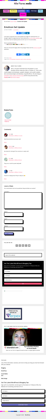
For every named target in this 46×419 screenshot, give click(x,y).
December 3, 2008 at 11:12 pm (15, 135)
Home (11, 21)
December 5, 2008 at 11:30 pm (15, 172)
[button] (23, 8)
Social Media (21, 10)
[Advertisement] (23, 95)
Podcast (23, 14)
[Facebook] (18, 33)
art (10, 59)
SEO (28, 10)
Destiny (10, 146)
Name (6, 211)
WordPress (13, 10)
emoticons (18, 59)
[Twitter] (23, 33)
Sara (10, 134)
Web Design (34, 10)
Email (5, 218)
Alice (10, 158)
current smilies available (34, 38)
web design (28, 59)
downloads (13, 59)
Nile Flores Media (23, 3)
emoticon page (36, 47)
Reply (5, 142)
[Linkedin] (27, 33)
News (40, 10)
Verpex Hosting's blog (18, 75)
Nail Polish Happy (15, 77)
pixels (21, 59)
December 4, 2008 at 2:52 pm (15, 147)
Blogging (6, 10)
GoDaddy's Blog (8, 75)
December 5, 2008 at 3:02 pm (15, 160)
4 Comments (15, 29)
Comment (6, 191)
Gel (9, 170)
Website (6, 226)
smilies (24, 59)
